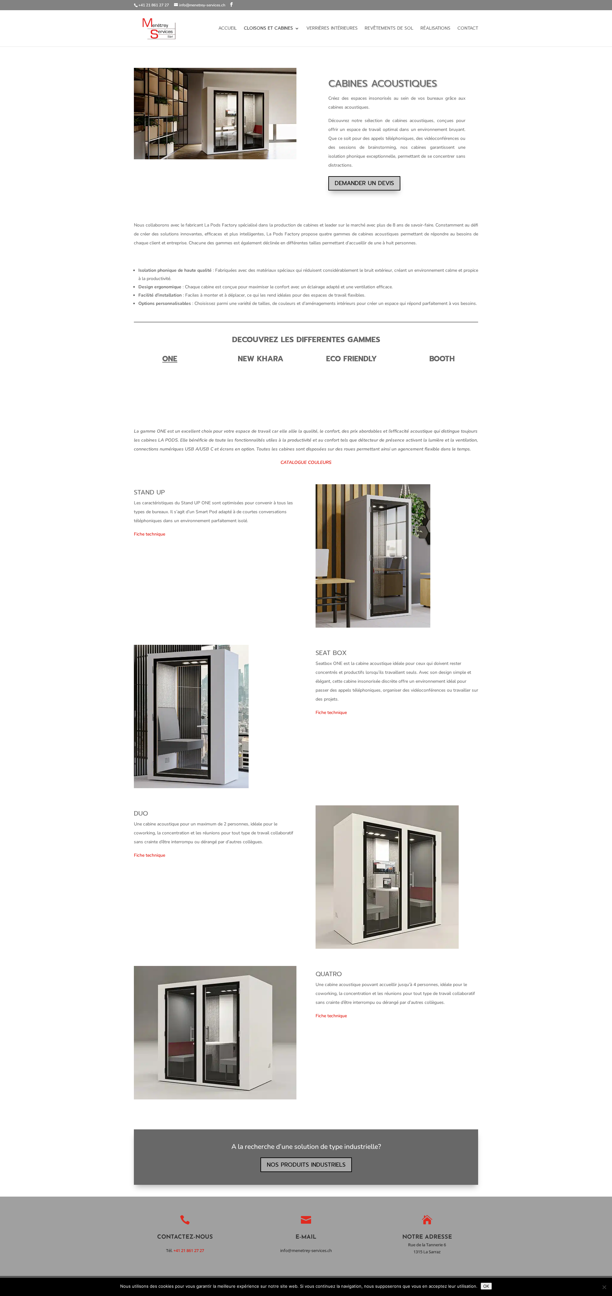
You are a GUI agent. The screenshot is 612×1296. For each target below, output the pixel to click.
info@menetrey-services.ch (306, 1250)
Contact (467, 29)
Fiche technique (149, 534)
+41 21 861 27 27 (188, 1250)
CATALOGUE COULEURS (306, 462)
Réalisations (435, 29)
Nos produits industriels (306, 1164)
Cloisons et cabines (268, 29)
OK (486, 1286)
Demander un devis (364, 183)
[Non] (604, 1287)
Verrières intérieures (332, 29)
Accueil (227, 29)
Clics (148, 382)
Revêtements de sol (389, 29)
